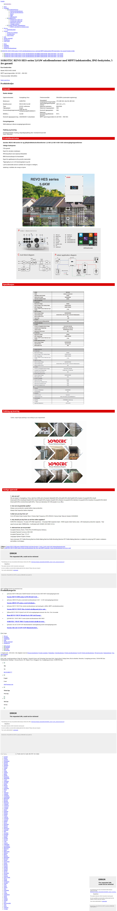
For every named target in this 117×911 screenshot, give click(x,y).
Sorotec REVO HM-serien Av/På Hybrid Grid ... (23, 597)
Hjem (5, 44)
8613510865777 (8, 672)
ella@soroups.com (8, 684)
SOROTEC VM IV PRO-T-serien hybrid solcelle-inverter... (26, 621)
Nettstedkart (51, 653)
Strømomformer (107, 653)
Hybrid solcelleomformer (10, 48)
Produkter (6, 45)
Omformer (6, 46)
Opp (113, 653)
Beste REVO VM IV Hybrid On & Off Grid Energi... (24, 615)
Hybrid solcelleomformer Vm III (72, 653)
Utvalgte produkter (43, 653)
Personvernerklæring (33, 653)
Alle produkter (4, 654)
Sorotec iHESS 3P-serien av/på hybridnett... (21, 603)
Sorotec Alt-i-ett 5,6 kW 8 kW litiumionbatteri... (22, 628)
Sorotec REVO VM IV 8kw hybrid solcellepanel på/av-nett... (26, 609)
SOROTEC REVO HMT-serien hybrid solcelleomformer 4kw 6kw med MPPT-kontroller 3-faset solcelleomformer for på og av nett (37, 548)
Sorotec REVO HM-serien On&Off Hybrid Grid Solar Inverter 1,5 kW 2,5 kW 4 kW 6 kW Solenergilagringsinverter (35, 546)
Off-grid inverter (99, 653)
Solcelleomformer (59, 653)
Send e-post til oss (5, 80)
